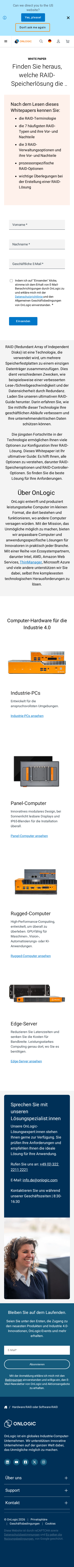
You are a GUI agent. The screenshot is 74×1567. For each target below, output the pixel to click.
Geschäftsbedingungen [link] (25, 1523)
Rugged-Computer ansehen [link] (31, 956)
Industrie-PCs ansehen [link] (27, 715)
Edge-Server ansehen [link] (26, 1061)
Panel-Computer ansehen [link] (29, 836)
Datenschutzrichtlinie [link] (29, 297)
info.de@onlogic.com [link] (40, 1180)
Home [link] (5, 1407)
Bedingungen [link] (13, 1380)
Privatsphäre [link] (39, 1519)
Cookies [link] (50, 1523)
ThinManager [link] (31, 562)
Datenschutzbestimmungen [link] (22, 1534)
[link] (23, 41)
